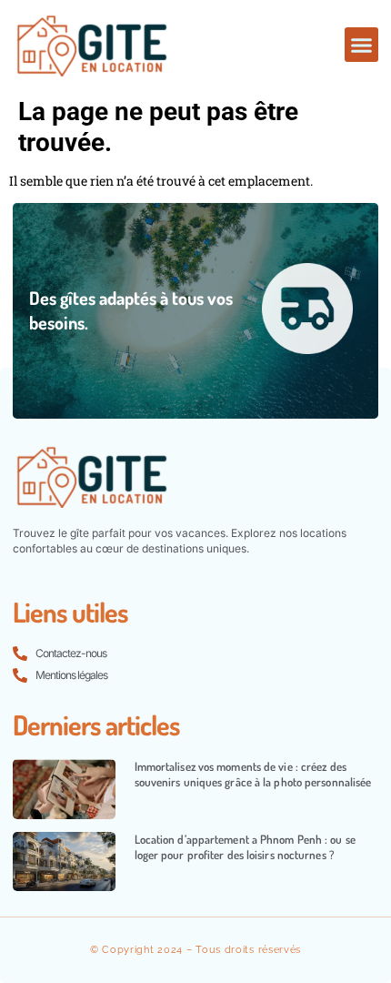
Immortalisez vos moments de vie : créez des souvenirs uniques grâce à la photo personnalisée (253, 774)
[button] (362, 44)
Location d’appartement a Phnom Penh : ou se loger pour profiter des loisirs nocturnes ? (245, 847)
